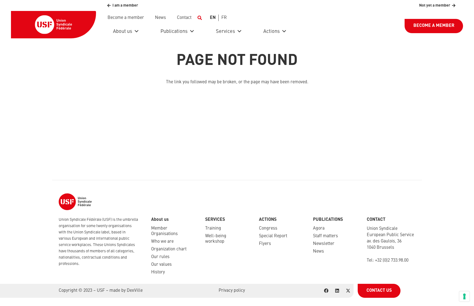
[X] (348, 290)
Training (213, 228)
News (318, 251)
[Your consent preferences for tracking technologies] (464, 296)
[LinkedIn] (337, 290)
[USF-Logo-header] (53, 24)
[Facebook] (326, 290)
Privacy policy (232, 290)
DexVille (135, 290)
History (158, 272)
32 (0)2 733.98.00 (392, 260)
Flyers (265, 244)
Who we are (162, 241)
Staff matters (325, 236)
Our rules (160, 257)
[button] (199, 18)
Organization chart (169, 249)
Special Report (273, 236)
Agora (319, 228)
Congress (268, 228)
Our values (161, 264)
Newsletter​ (323, 244)
